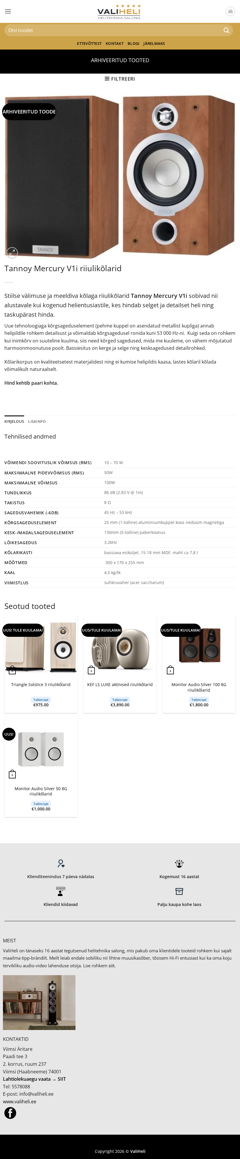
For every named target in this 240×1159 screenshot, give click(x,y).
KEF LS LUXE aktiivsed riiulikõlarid (120, 684)
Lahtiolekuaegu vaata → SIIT (34, 1079)
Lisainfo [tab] (37, 421)
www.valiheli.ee (19, 1101)
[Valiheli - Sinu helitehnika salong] (120, 11)
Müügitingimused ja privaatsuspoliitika (120, 1142)
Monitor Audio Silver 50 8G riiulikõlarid (41, 791)
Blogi (133, 43)
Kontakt (115, 43)
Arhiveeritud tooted (120, 60)
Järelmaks (154, 43)
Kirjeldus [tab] (14, 421)
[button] (7, 11)
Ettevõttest (89, 43)
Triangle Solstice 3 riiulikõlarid (41, 684)
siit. (112, 965)
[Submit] (226, 30)
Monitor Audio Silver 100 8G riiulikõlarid (199, 687)
